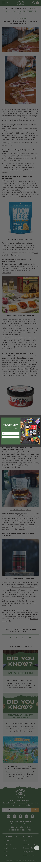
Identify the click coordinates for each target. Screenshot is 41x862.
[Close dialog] (39, 419)
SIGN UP (11, 437)
